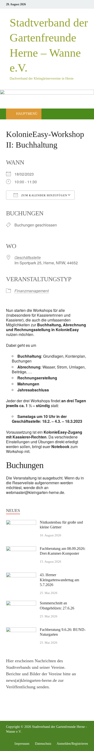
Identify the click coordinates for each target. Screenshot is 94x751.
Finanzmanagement (31, 291)
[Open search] (82, 114)
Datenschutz (43, 743)
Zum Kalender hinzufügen (43, 195)
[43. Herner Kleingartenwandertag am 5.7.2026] (21, 575)
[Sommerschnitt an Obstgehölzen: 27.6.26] (21, 603)
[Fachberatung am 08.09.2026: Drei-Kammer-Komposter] (21, 549)
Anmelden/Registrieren (72, 743)
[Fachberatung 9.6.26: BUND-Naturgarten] (21, 630)
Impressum (21, 743)
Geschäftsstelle (27, 257)
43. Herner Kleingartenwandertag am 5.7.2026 (59, 580)
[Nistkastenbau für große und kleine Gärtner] (21, 523)
